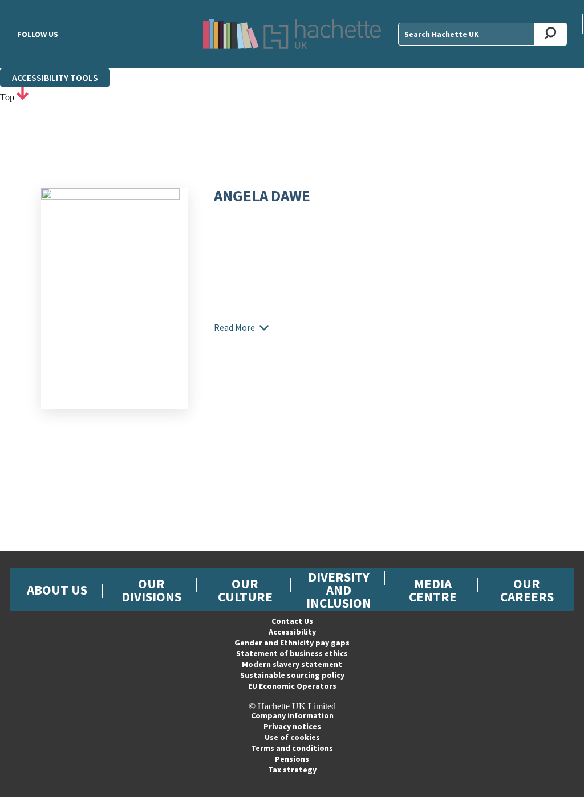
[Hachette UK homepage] (291, 33)
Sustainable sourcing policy (292, 675)
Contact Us (292, 621)
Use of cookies (292, 737)
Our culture (245, 590)
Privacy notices (292, 726)
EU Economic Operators (292, 686)
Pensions (292, 759)
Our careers (527, 590)
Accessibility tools (55, 77)
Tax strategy (292, 770)
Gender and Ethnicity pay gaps (292, 642)
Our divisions (151, 590)
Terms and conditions (292, 748)
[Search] (550, 34)
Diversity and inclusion (338, 589)
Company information (292, 715)
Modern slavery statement (292, 664)
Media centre (433, 590)
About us (57, 589)
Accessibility (292, 632)
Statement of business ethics (292, 653)
